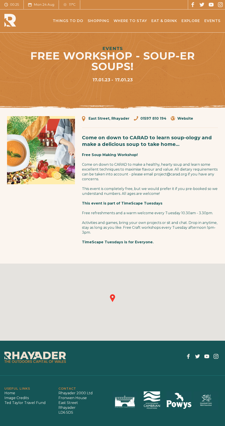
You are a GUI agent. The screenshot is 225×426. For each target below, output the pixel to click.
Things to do (68, 21)
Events (212, 21)
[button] (112, 298)
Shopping (98, 21)
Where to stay (130, 21)
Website (185, 118)
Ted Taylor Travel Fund (25, 403)
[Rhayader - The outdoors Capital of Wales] (10, 25)
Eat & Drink (164, 21)
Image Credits (16, 398)
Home (9, 393)
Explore (190, 21)
